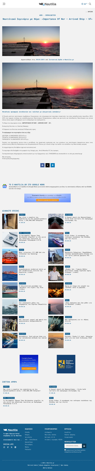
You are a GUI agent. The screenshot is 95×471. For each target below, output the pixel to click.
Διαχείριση (54, 465)
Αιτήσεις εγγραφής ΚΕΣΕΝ (53, 439)
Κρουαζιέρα (29, 442)
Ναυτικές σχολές (50, 435)
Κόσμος (27, 435)
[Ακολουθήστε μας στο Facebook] (8, 447)
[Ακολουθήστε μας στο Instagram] (4, 447)
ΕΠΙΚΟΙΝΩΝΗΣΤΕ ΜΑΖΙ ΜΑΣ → (12, 440)
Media (27, 447)
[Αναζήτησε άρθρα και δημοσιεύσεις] (90, 4)
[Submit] (84, 446)
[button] (42, 165)
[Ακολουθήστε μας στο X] (11, 447)
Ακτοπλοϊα (28, 437)
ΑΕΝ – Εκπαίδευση (31, 439)
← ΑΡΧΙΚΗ (89, 12)
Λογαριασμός (68, 437)
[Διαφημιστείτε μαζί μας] (47, 198)
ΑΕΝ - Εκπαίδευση (47, 15)
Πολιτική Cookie (32, 465)
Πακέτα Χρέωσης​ (69, 435)
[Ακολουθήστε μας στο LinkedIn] (15, 447)
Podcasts (28, 449)
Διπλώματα (48, 432)
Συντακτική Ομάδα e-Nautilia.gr (61, 59)
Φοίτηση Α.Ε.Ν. (50, 437)
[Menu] (4, 4)
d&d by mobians (47, 468)
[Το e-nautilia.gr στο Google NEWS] (4, 186)
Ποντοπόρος (29, 444)
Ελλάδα (27, 432)
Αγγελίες (67, 432)
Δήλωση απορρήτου (44, 465)
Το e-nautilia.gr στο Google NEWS (27, 184)
